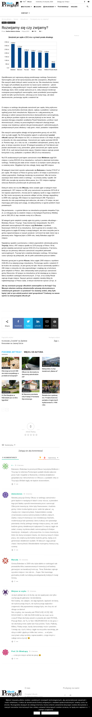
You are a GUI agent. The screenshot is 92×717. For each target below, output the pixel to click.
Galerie (38, 7)
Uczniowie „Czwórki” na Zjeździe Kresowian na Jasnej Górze (14, 342)
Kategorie (26, 7)
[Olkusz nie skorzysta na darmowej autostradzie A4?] (30, 363)
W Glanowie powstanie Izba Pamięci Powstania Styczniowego (30, 396)
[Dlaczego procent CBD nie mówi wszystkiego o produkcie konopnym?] (10, 363)
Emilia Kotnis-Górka (13, 31)
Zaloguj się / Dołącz (63, 2)
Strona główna (6, 19)
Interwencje (63, 7)
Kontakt (24, 13)
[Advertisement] (31, 303)
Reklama (74, 7)
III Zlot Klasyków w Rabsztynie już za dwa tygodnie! (9, 397)
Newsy (16, 19)
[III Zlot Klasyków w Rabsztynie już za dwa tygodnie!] (10, 386)
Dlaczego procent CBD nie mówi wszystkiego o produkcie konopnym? (10, 373)
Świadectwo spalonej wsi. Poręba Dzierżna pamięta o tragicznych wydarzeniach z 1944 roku (50, 400)
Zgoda (36, 713)
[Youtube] (88, 1)
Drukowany (49, 7)
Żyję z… (57, 341)
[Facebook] (84, 1)
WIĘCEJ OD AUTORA (33, 352)
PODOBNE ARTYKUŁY (12, 352)
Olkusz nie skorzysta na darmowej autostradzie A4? (30, 374)
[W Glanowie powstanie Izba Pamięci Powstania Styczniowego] (30, 386)
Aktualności (24, 19)
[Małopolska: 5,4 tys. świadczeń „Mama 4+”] (51, 362)
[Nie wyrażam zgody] (89, 707)
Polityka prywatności (50, 713)
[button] (87, 6)
